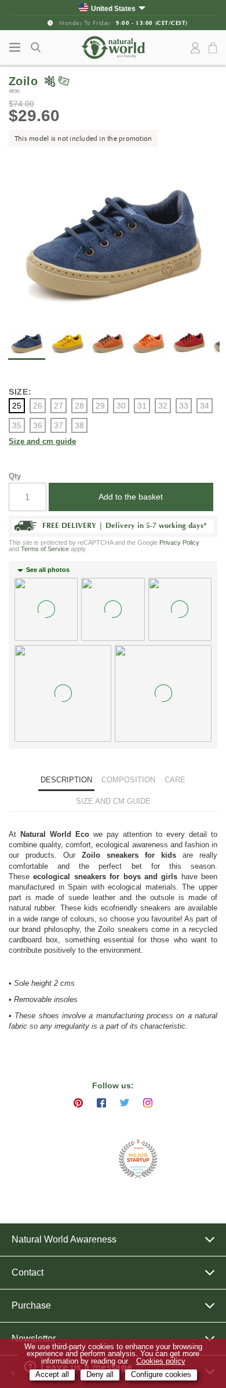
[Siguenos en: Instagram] (147, 1103)
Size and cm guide (42, 442)
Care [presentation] (175, 779)
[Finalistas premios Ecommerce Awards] (138, 1160)
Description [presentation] (66, 779)
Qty (15, 476)
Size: (20, 392)
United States (113, 8)
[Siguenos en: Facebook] (101, 1103)
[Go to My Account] (195, 48)
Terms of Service (45, 548)
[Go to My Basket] (214, 48)
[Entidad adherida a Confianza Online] (84, 1159)
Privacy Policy (179, 542)
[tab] (66, 781)
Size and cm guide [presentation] (113, 801)
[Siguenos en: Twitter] (124, 1103)
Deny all (100, 1375)
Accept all (52, 1375)
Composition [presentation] (128, 779)
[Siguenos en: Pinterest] (78, 1103)
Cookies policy (160, 1361)
